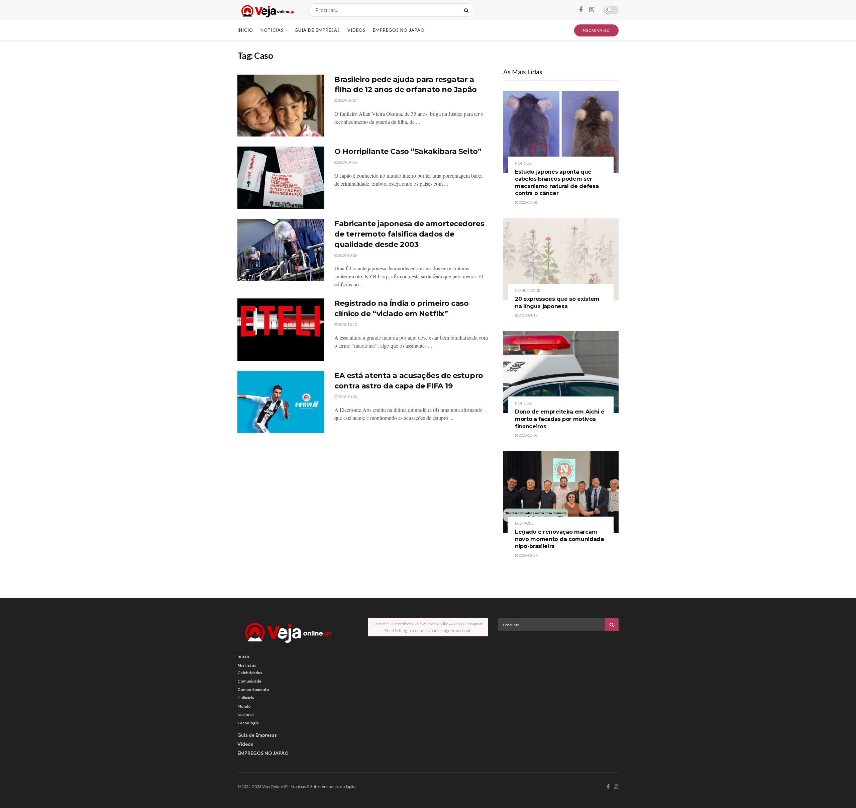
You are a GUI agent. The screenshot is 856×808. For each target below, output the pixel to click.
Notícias (272, 30)
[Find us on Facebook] (580, 10)
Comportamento (253, 689)
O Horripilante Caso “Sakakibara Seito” (407, 151)
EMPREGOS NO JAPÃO (399, 30)
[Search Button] (467, 10)
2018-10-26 (347, 255)
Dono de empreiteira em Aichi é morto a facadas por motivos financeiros (559, 419)
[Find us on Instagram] (591, 10)
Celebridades (249, 672)
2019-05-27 (347, 100)
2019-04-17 (527, 315)
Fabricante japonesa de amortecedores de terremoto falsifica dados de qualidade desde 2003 (409, 234)
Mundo (244, 706)
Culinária (245, 697)
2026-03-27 (527, 555)
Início (245, 30)
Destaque (524, 523)
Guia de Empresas (317, 30)
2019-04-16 (347, 162)
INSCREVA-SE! (596, 30)
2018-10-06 (347, 396)
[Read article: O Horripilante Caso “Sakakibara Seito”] (280, 178)
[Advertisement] (558, 683)
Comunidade (527, 290)
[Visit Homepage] (267, 10)
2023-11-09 (527, 435)
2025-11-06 (527, 202)
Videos (356, 30)
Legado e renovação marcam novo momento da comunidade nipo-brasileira (559, 539)
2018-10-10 (347, 324)
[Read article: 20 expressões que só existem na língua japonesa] (561, 259)
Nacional (245, 714)
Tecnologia (247, 722)
